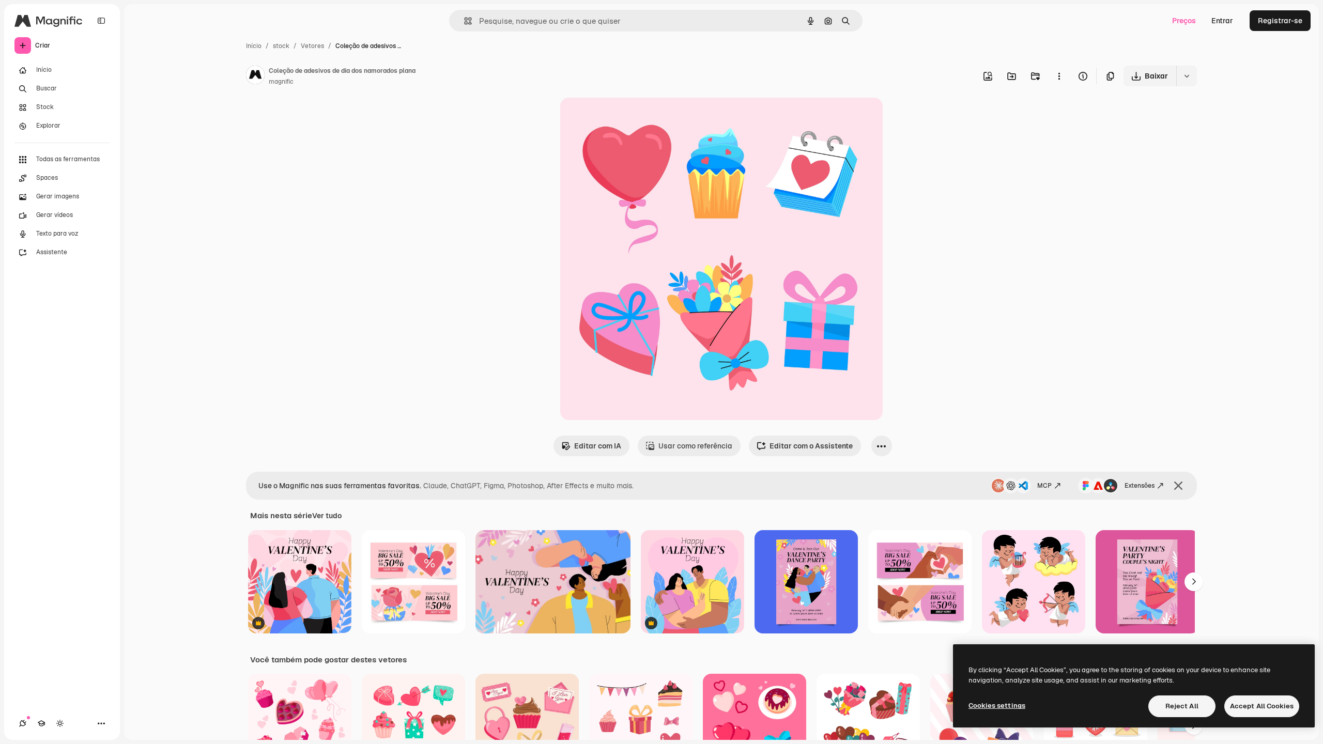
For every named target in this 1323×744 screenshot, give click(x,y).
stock (281, 46)
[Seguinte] (1193, 581)
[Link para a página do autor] (255, 76)
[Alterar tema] (60, 723)
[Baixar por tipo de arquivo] (1186, 76)
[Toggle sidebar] (101, 20)
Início (253, 46)
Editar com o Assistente (811, 446)
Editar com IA (597, 446)
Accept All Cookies (1262, 706)
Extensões (1140, 486)
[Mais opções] (1059, 76)
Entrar (1222, 20)
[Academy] (41, 723)
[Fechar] (1178, 485)
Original (626, 117)
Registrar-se (1280, 20)
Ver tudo (327, 515)
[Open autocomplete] (464, 21)
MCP (1044, 486)
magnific (281, 82)
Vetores (312, 46)
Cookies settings (996, 705)
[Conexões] (22, 723)
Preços (1184, 20)
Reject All (1181, 706)
